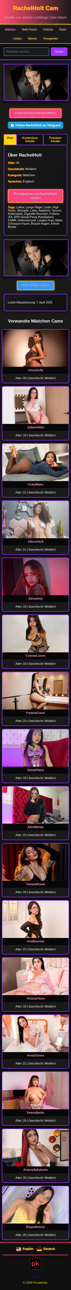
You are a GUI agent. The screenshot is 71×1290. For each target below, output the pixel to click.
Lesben (17, 38)
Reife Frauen (29, 29)
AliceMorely (35, 827)
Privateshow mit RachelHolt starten (35, 196)
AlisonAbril (35, 541)
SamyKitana (35, 770)
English (28, 1248)
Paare (62, 29)
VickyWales (36, 484)
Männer (32, 38)
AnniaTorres (35, 1055)
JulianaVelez (35, 427)
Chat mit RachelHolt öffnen (35, 113)
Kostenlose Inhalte (30, 139)
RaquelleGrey (35, 1226)
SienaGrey (35, 598)
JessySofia (35, 370)
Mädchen (10, 29)
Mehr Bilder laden (35, 285)
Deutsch (49, 1248)
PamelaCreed (35, 712)
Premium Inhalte (55, 139)
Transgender (50, 38)
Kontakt (35, 1276)
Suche (59, 51)
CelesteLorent (35, 655)
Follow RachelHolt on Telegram (38, 125)
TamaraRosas (35, 884)
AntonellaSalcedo (35, 1169)
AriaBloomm (35, 941)
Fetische (48, 29)
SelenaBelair (35, 1112)
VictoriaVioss (35, 998)
